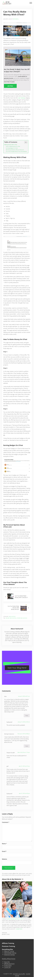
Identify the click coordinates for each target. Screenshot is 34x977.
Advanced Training (9, 954)
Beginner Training (9, 951)
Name (4, 843)
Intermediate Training (10, 953)
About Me (7, 962)
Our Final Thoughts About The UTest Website (16, 151)
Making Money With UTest (10, 144)
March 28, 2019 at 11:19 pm (24, 752)
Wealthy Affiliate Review (8, 959)
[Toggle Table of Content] (25, 142)
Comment (5, 822)
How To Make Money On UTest (13, 146)
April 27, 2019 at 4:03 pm (24, 793)
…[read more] (19, 929)
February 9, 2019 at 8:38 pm (24, 733)
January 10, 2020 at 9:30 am (24, 722)
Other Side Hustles (22, 618)
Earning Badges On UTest (12, 148)
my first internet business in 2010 (14, 919)
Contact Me (7, 967)
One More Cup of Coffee (19, 973)
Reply (26, 715)
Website (4, 859)
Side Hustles (12, 616)
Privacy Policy (8, 965)
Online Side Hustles (11, 618)
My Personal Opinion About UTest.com (15, 149)
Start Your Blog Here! (17, 667)
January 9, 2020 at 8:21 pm (24, 696)
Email (4, 851)
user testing (21, 98)
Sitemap (17, 975)
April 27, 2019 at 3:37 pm (24, 766)
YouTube (28, 973)
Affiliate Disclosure (9, 963)
